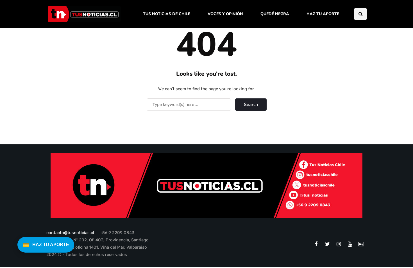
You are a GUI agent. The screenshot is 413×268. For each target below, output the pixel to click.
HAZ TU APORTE (323, 14)
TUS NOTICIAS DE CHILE (166, 14)
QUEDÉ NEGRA (274, 14)
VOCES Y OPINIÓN (225, 14)
